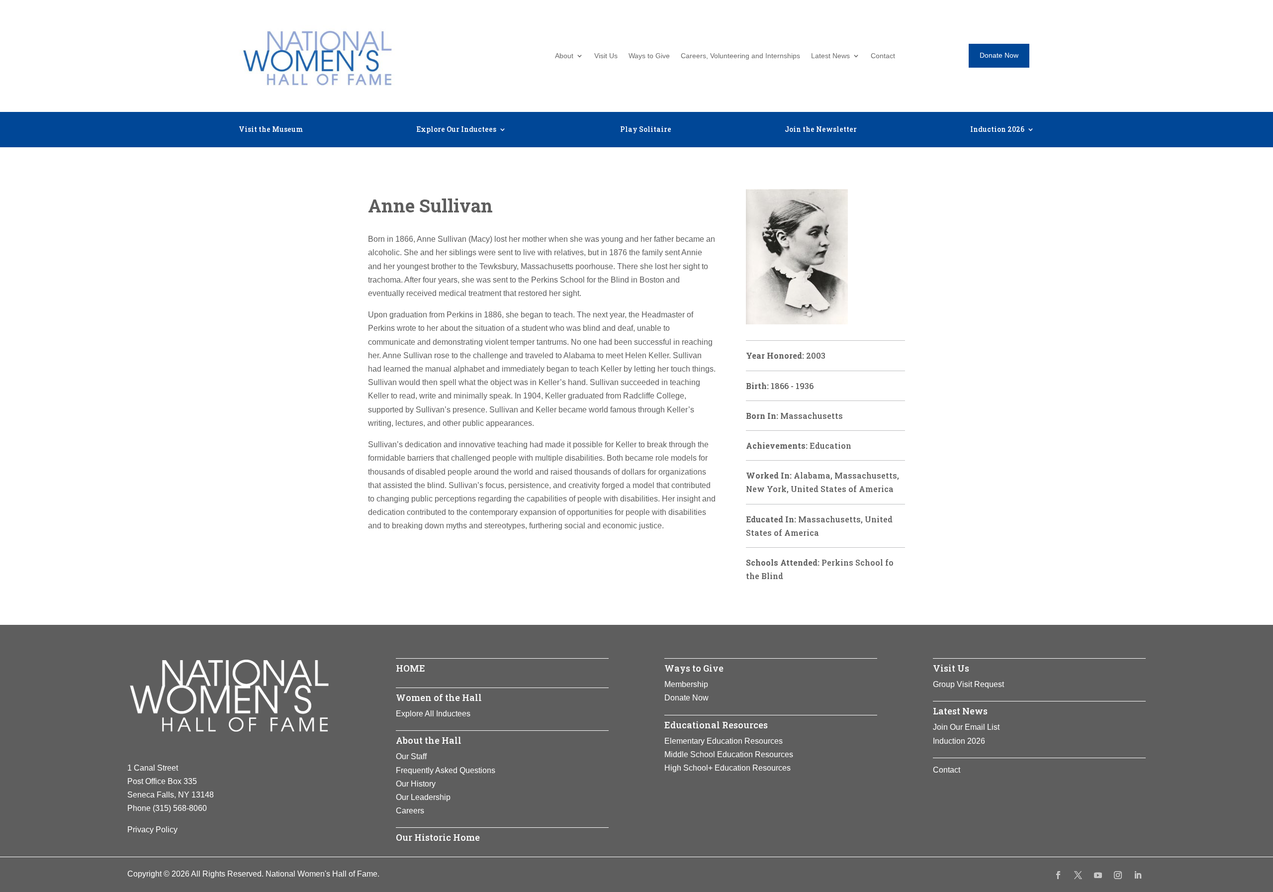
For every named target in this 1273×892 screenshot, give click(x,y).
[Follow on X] (1078, 875)
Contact (883, 56)
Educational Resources (716, 725)
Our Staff (411, 756)
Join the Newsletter (821, 130)
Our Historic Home (438, 837)
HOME (410, 668)
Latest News (830, 56)
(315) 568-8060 (180, 808)
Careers (410, 810)
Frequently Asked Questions (445, 770)
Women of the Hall (439, 697)
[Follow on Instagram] (1118, 875)
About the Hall (428, 740)
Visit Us (606, 56)
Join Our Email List (966, 727)
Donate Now (999, 55)
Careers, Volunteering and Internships (740, 56)
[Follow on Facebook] (1058, 875)
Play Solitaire (645, 130)
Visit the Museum (271, 130)
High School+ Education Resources (727, 768)
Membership (686, 684)
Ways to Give (649, 56)
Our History (416, 784)
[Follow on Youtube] (1098, 875)
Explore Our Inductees (456, 130)
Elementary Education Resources (723, 741)
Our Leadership (423, 797)
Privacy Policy (152, 829)
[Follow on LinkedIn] (1138, 875)
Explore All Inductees (433, 713)
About (564, 56)
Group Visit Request (968, 684)
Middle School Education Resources (728, 754)
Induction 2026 (997, 130)
